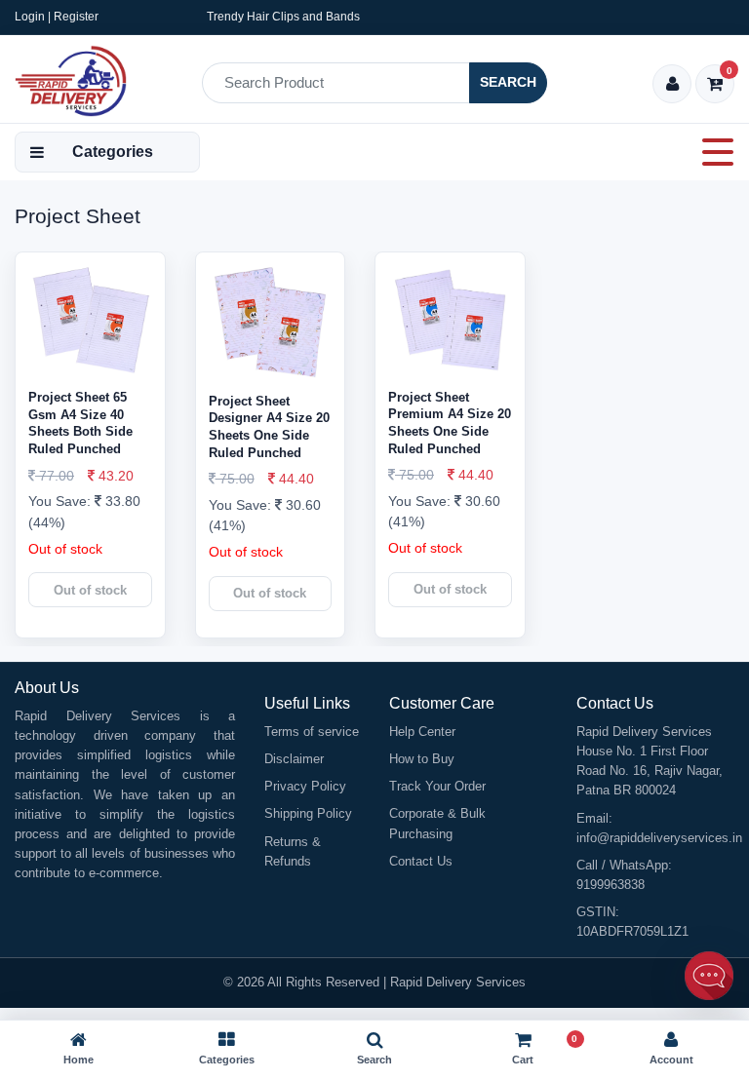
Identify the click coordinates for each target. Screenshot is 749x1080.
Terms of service (311, 731)
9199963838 (610, 884)
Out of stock (90, 590)
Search (508, 82)
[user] (672, 85)
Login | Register (57, 16)
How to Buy (421, 759)
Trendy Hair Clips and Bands (283, 16)
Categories (112, 151)
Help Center (422, 731)
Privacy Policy (305, 786)
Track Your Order (437, 786)
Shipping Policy (308, 813)
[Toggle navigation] (712, 152)
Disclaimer (294, 759)
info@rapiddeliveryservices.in (659, 837)
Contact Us (421, 861)
